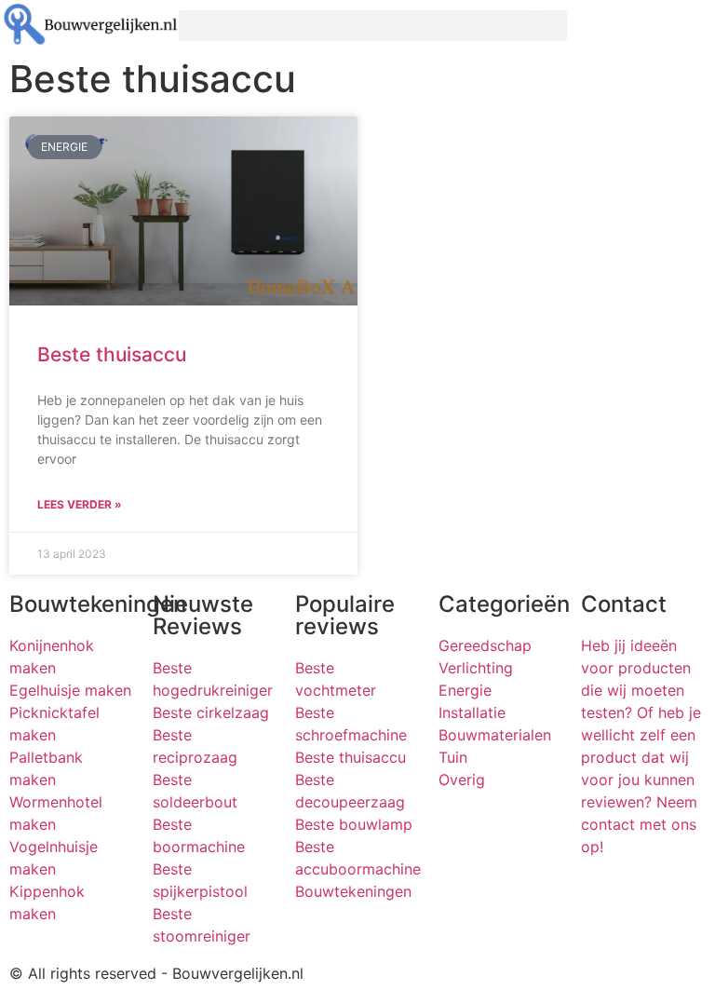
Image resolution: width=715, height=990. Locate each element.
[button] (357, 25)
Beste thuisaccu (111, 354)
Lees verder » (79, 504)
